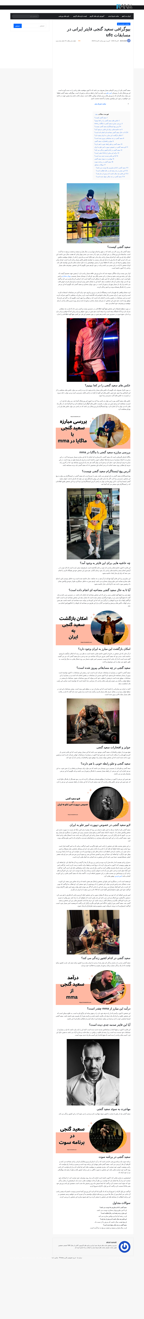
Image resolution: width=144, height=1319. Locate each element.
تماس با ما (55, 1257)
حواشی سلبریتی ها (123, 24)
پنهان (96, 114)
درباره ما (79, 1257)
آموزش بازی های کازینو (97, 16)
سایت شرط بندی (113, 16)
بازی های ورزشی (64, 16)
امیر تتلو (109, 93)
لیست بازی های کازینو (80, 16)
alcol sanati (123, 41)
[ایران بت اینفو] (124, 6)
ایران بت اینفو (126, 16)
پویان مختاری (66, 276)
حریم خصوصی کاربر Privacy (67, 1257)
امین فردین (118, 876)
